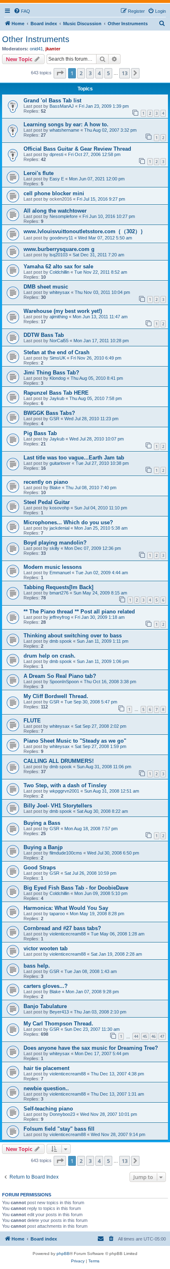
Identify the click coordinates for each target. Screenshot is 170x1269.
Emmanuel (60, 572)
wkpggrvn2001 (64, 790)
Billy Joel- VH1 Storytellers (58, 806)
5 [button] (108, 73)
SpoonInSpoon (64, 681)
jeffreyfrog (60, 617)
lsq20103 (59, 254)
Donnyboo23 (62, 1114)
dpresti (56, 154)
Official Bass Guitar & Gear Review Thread (77, 149)
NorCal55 (59, 340)
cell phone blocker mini (54, 193)
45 (145, 1036)
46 (153, 1036)
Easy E (57, 178)
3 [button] (90, 73)
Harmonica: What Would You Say (66, 908)
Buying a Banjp (43, 847)
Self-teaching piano (48, 1109)
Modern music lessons (53, 567)
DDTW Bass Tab (44, 335)
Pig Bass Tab (40, 433)
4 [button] (99, 73)
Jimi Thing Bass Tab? (51, 372)
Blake (55, 487)
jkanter (52, 48)
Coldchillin (59, 272)
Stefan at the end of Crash (57, 352)
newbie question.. (46, 1088)
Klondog (58, 378)
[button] (60, 73)
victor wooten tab (46, 948)
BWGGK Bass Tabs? (49, 413)
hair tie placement (46, 1068)
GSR (54, 418)
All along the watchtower (55, 211)
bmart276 (59, 592)
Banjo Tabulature (45, 1006)
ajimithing (59, 316)
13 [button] (125, 73)
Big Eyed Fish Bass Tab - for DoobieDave (76, 888)
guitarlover (60, 463)
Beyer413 (59, 1011)
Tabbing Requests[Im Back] (58, 587)
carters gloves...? (46, 986)
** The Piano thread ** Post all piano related (79, 611)
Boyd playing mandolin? (55, 543)
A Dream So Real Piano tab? (60, 676)
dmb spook (61, 641)
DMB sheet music (46, 287)
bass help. (37, 966)
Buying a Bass (42, 823)
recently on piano (46, 482)
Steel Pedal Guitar (47, 502)
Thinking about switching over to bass (73, 635)
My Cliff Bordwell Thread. (56, 696)
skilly (54, 548)
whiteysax (60, 292)
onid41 (36, 48)
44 (136, 1036)
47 (162, 1036)
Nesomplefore (64, 216)
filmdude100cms (66, 852)
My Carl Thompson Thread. (58, 1023)
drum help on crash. (50, 656)
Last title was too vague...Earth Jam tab (74, 458)
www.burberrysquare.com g (59, 249)
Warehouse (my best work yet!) (63, 311)
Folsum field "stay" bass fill (59, 1129)
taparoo (57, 913)
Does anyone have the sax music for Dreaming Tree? (91, 1048)
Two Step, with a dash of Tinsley (65, 785)
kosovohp (59, 507)
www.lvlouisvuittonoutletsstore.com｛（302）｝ (85, 231)
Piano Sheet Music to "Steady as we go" (75, 741)
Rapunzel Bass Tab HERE (56, 393)
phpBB (63, 1253)
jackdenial (59, 528)
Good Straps (40, 867)
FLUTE (32, 720)
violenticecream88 (68, 933)
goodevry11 (61, 237)
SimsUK (58, 357)
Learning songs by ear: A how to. (66, 124)
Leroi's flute (39, 173)
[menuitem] (22, 11)
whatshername (64, 130)
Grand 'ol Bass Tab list (52, 100)
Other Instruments (35, 39)
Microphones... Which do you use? (68, 522)
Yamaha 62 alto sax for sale (58, 266)
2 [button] (81, 73)
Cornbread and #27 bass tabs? (62, 928)
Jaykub (57, 398)
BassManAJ (62, 106)
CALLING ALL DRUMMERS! (59, 761)
